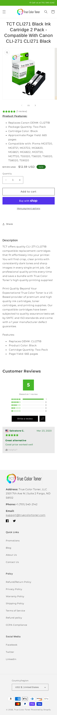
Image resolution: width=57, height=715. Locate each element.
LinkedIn (11, 659)
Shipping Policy (15, 603)
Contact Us (12, 562)
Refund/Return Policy (18, 582)
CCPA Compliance (16, 624)
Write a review (25, 418)
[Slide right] (35, 105)
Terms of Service (15, 610)
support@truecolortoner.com (25, 515)
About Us (11, 554)
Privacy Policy (14, 589)
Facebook (11, 644)
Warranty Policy (15, 596)
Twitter (10, 652)
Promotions (13, 540)
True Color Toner (22, 710)
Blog (8, 547)
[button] (3, 11)
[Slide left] (22, 105)
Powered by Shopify (41, 710)
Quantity (7, 173)
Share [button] (9, 224)
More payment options (28, 208)
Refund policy (14, 617)
